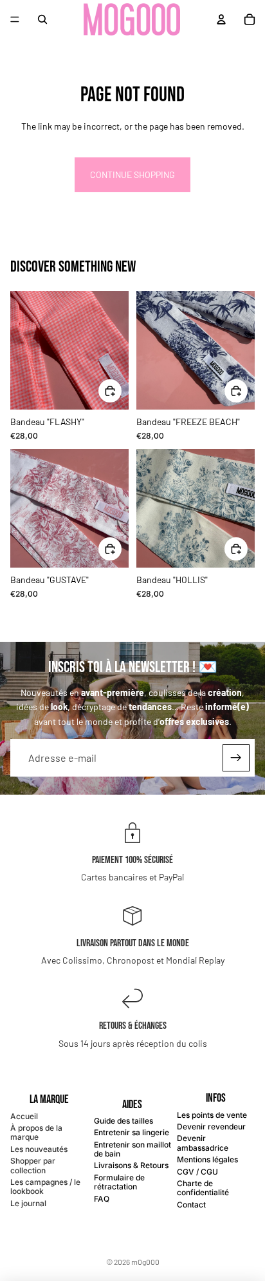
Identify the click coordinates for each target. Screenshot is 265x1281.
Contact (191, 1204)
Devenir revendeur (211, 1126)
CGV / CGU (197, 1172)
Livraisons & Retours (131, 1165)
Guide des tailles (123, 1121)
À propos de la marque (36, 1132)
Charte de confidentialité (203, 1187)
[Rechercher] (42, 19)
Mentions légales (207, 1159)
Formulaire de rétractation (119, 1182)
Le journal (28, 1203)
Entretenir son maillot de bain (132, 1149)
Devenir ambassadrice (202, 1142)
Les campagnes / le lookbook (45, 1186)
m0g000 (145, 1261)
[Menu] (15, 19)
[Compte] (221, 19)
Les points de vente (212, 1115)
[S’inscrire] (236, 757)
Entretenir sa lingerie (131, 1132)
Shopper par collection (32, 1165)
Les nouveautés (39, 1149)
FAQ (101, 1199)
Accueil (24, 1116)
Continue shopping (132, 174)
